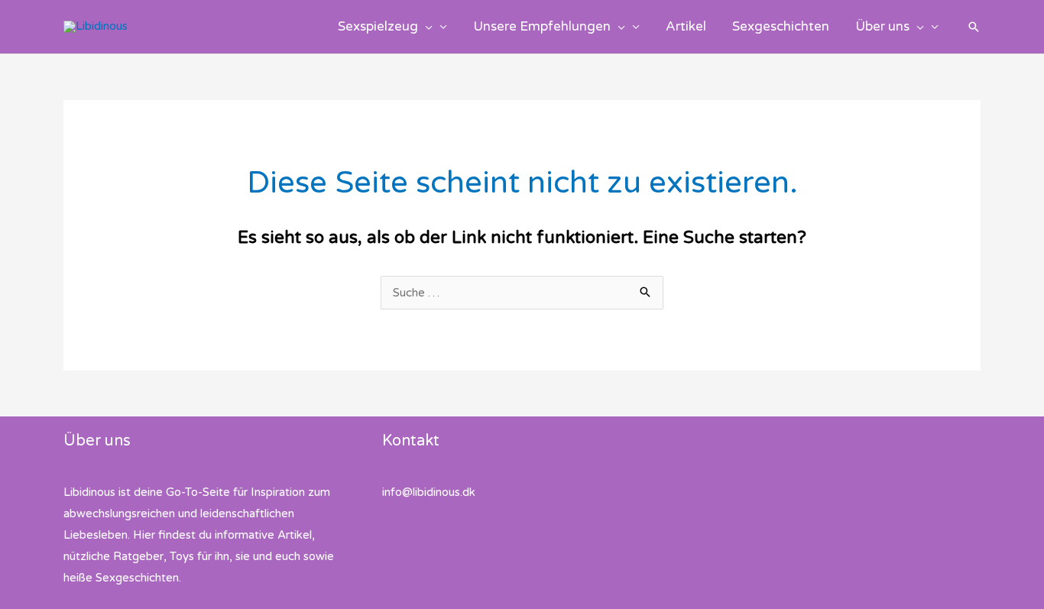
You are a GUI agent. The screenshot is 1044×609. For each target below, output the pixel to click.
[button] (425, 26)
